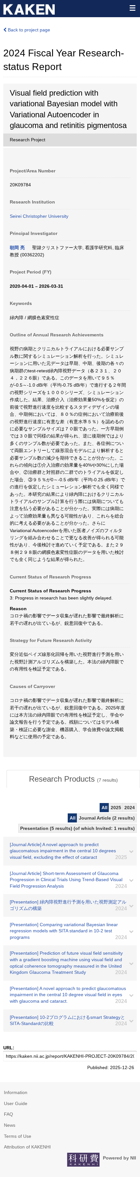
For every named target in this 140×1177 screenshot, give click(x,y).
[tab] (73, 779)
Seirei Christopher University (39, 216)
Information (15, 1092)
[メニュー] (132, 7)
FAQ (8, 1114)
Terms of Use (17, 1136)
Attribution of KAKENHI (27, 1146)
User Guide (15, 1103)
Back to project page (28, 29)
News (9, 1125)
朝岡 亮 (17, 247)
